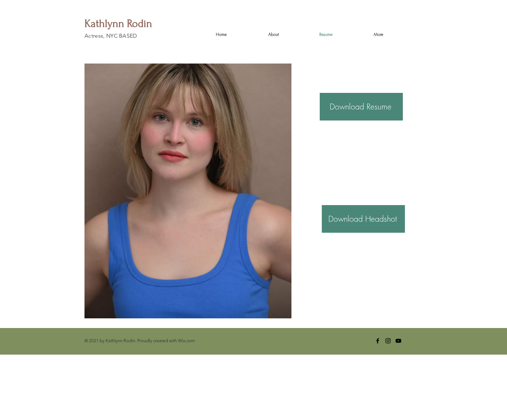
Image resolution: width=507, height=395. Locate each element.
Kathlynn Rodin (118, 24)
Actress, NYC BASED (110, 35)
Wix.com (186, 340)
